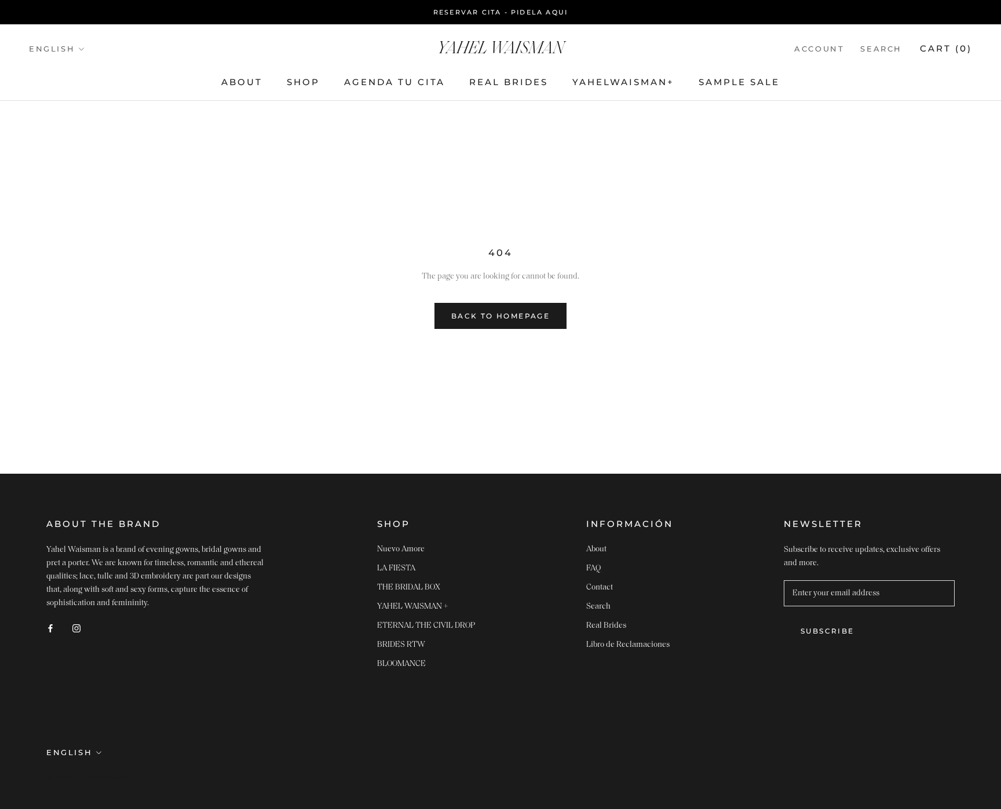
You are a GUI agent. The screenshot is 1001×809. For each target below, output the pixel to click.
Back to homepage (500, 316)
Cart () (946, 48)
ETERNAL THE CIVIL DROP (426, 625)
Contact (599, 587)
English (52, 48)
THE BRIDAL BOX (408, 587)
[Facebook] (50, 628)
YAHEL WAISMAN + (412, 606)
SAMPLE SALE (739, 82)
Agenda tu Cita (394, 82)
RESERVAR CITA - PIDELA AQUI (500, 12)
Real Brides (508, 82)
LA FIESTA (396, 568)
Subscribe (827, 631)
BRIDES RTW (401, 644)
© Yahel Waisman (87, 778)
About (241, 82)
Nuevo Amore (401, 549)
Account (819, 48)
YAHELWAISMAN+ (623, 82)
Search (881, 48)
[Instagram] (76, 628)
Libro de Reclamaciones (628, 644)
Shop (303, 82)
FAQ (593, 568)
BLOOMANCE (401, 664)
